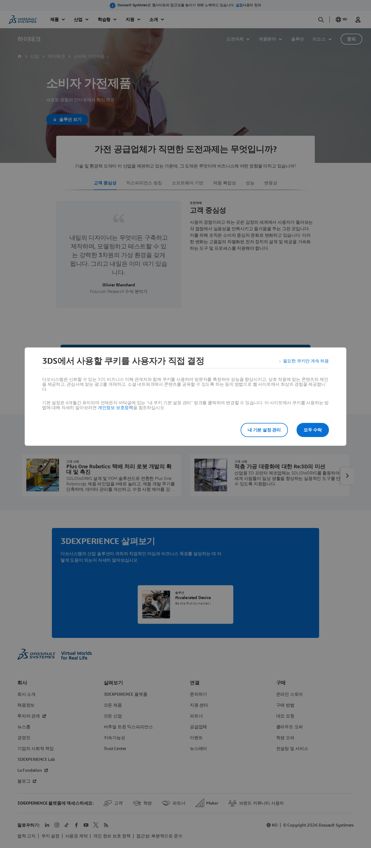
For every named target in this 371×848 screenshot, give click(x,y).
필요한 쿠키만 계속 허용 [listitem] (306, 361)
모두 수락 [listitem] (313, 430)
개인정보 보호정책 (115, 408)
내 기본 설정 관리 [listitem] (264, 430)
